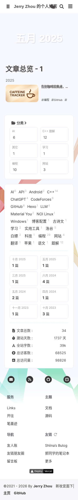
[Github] (48, 379)
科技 (30, 235)
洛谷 (51, 228)
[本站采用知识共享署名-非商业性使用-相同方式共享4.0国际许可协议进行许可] (59, 472)
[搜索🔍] (61, 6)
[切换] (70, 6)
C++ (52, 191)
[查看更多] (25, 122)
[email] (11, 379)
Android (36, 191)
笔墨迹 (12, 423)
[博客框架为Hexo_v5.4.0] (18, 472)
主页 (6, 493)
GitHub (18, 206)
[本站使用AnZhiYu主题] (25, 472)
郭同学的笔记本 (57, 453)
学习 (16, 228)
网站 (59, 235)
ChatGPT (19, 199)
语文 (43, 243)
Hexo (32, 206)
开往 (10, 416)
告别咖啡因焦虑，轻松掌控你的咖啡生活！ (54, 87)
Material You (22, 213)
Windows (19, 221)
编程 (44, 235)
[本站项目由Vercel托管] (42, 472)
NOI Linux (46, 213)
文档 (48, 408)
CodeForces (42, 199)
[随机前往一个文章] (52, 6)
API (22, 191)
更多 (48, 461)
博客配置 (40, 221)
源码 (48, 416)
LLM (45, 206)
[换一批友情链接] (55, 434)
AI (13, 191)
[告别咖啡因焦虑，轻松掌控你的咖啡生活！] (22, 93)
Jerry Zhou (42, 484)
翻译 (16, 243)
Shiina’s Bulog (56, 445)
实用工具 (33, 228)
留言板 (12, 461)
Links (11, 408)
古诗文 (60, 221)
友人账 (12, 445)
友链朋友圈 (15, 453)
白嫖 (16, 235)
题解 (57, 243)
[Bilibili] (66, 379)
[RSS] (29, 379)
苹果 (29, 243)
